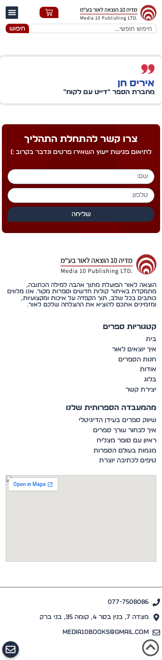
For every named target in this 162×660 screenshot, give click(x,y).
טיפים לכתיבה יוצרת (127, 460)
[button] (12, 12)
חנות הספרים (137, 359)
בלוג (150, 379)
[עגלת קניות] (49, 12)
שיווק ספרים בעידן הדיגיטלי (117, 420)
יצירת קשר (140, 389)
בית (151, 339)
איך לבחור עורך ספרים (124, 430)
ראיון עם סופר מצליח (126, 440)
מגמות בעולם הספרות (124, 450)
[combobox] (93, 28)
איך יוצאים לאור (134, 349)
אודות (148, 369)
